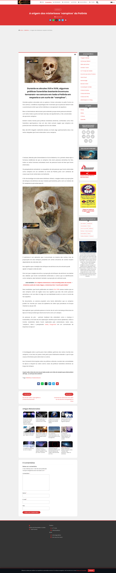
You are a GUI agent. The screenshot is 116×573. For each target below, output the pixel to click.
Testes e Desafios (84, 236)
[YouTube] (88, 132)
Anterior (27, 394)
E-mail (25, 499)
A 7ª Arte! (54, 528)
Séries (82, 113)
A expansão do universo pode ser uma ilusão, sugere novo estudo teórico (54, 420)
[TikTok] (92, 136)
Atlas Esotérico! (56, 530)
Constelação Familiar (86, 87)
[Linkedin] (60, 20)
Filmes (82, 110)
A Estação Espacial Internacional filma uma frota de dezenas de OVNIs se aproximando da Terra (54, 451)
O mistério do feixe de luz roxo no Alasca (28, 449)
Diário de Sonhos (85, 64)
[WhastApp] (53, 20)
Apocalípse (83, 223)
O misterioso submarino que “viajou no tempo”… (28, 434)
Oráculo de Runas (85, 93)
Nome (25, 493)
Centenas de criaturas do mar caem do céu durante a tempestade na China (63, 399)
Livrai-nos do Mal (84, 228)
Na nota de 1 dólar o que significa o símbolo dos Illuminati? (32, 398)
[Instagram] (92, 132)
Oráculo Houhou (85, 90)
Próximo (68, 394)
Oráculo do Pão (85, 96)
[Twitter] (56, 20)
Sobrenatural (36, 378)
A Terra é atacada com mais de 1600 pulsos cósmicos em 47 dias (41, 420)
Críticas (83, 116)
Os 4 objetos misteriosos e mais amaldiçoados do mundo (53, 282)
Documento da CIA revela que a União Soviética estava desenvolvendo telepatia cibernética (28, 421)
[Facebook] (50, 20)
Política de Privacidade (81, 570)
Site (24, 506)
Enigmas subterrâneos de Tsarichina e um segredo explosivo (66, 420)
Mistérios (57, 9)
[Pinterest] (66, 20)
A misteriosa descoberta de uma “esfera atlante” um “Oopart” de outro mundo (66, 436)
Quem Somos (34, 529)
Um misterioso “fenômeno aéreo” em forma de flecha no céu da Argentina (54, 435)
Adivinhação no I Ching (86, 100)
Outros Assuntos (88, 231)
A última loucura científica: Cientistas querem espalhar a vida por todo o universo (41, 450)
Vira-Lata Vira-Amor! (57, 537)
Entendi (91, 570)
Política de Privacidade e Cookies (37, 527)
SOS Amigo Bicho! (56, 535)
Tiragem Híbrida (85, 58)
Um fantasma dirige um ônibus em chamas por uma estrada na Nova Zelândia (41, 435)
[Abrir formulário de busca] (97, 2)
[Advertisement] (58, 42)
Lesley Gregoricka (50, 324)
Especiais (83, 119)
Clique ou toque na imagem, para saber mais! (88, 211)
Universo (91, 236)
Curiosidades (84, 226)
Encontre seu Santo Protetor (88, 74)
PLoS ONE (56, 289)
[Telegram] (63, 20)
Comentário (26, 473)
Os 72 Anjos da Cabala (86, 71)
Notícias (82, 231)
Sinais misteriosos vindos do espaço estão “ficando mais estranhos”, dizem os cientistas (66, 451)
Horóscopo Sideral (85, 61)
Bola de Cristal (84, 84)
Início (21, 30)
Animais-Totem (85, 67)
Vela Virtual (84, 77)
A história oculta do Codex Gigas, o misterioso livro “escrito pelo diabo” (46, 285)
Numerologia (84, 80)
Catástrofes (89, 223)
